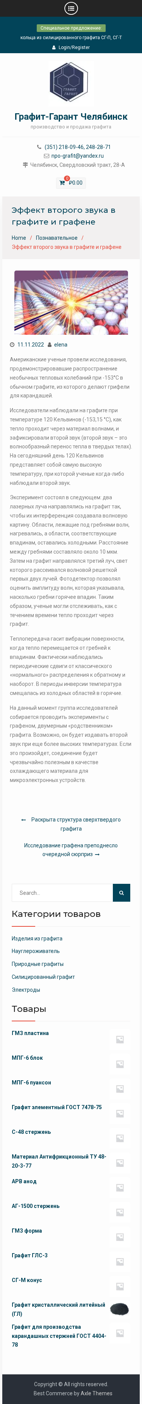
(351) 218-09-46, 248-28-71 (78, 147)
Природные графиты (38, 964)
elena (60, 345)
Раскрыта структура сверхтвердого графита (76, 824)
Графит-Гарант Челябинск (71, 116)
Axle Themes (96, 1393)
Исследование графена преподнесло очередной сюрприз (71, 850)
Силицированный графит (43, 977)
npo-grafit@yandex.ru (77, 156)
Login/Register (74, 47)
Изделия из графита (37, 938)
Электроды (26, 990)
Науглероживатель (36, 951)
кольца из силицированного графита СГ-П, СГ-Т (71, 37)
